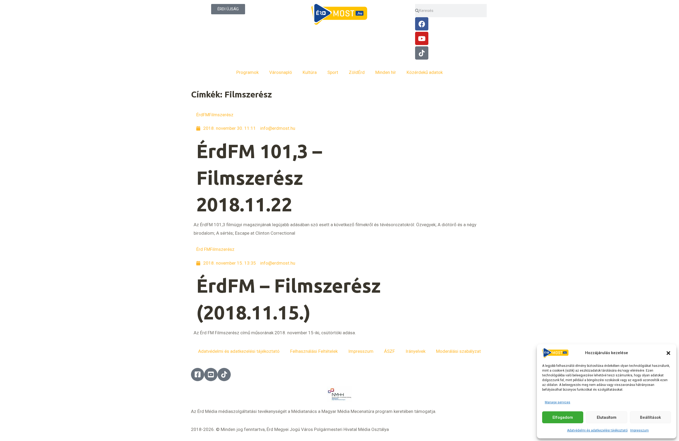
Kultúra (310, 72)
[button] (668, 353)
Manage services (557, 402)
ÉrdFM (202, 114)
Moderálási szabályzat (458, 351)
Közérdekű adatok (425, 72)
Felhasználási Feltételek (314, 351)
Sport (332, 72)
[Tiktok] (421, 53)
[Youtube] (421, 38)
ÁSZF (389, 351)
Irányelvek (415, 351)
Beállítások (650, 417)
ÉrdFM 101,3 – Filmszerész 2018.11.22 (259, 177)
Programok (247, 72)
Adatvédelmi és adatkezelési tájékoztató (597, 430)
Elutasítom (606, 417)
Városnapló (280, 72)
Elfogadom (562, 417)
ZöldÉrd (357, 72)
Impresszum (639, 430)
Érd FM (203, 249)
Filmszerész (221, 114)
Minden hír (385, 72)
